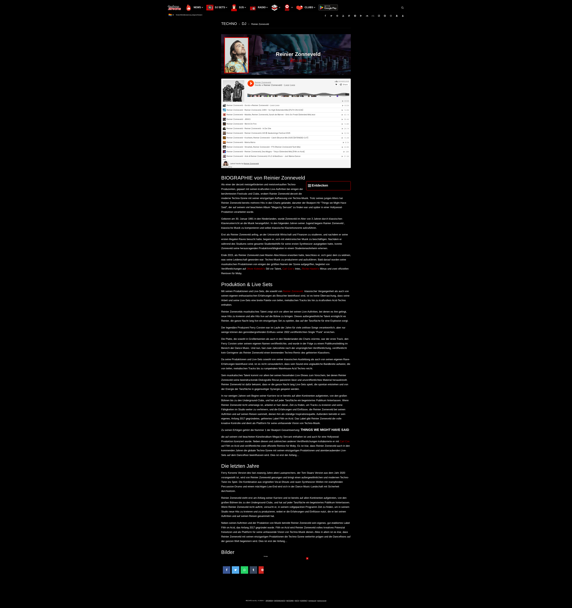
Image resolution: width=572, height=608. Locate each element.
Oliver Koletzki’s (256, 268)
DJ (244, 23)
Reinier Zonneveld (293, 291)
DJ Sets (300, 60)
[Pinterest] (337, 16)
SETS (297, 600)
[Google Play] (361, 16)
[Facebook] (325, 16)
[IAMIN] (385, 16)
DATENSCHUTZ (279, 600)
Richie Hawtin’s (310, 268)
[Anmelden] (403, 16)
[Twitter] (331, 16)
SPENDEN (269, 600)
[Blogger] (379, 16)
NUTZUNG (290, 600)
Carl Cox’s (288, 268)
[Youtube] (343, 16)
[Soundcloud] (367, 16)
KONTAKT (303, 600)
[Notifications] (397, 16)
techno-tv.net (321, 600)
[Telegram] (355, 16)
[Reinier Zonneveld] (236, 55)
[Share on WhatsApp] (244, 570)
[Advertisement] (286, 575)
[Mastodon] (349, 16)
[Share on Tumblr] (253, 570)
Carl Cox (345, 441)
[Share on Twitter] (235, 570)
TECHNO (229, 23)
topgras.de (312, 600)
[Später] (391, 16)
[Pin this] (262, 570)
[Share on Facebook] (226, 570)
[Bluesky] (373, 16)
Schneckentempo (182, 15)
